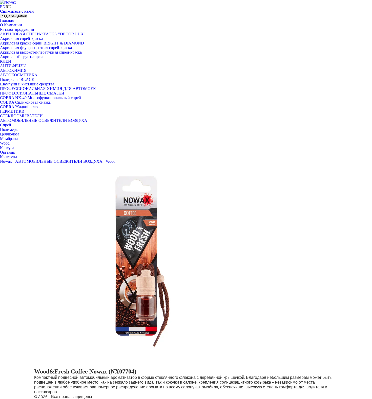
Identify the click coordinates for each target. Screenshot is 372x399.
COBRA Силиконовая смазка (25, 102)
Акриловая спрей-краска (21, 38)
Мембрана (9, 138)
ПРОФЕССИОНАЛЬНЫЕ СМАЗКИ (32, 93)
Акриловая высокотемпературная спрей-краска (41, 52)
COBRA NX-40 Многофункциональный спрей (40, 98)
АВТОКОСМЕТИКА (18, 75)
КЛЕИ (5, 61)
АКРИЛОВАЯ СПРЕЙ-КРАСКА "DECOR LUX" (43, 34)
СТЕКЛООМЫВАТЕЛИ (21, 116)
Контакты (8, 157)
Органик (7, 152)
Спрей (5, 125)
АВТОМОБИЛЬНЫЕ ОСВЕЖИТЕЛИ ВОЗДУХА (43, 120)
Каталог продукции (17, 29)
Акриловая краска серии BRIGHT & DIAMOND (42, 43)
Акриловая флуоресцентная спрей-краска (36, 47)
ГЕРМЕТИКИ (12, 111)
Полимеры (9, 129)
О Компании (11, 25)
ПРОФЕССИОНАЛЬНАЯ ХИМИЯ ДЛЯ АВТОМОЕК (48, 88)
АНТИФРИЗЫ (13, 66)
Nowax (6, 161)
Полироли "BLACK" (18, 79)
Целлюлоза (9, 134)
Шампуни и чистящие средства (27, 84)
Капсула (7, 148)
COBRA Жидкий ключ (19, 107)
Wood (5, 143)
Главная (7, 20)
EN (3, 7)
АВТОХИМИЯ (13, 70)
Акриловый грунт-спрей (21, 57)
